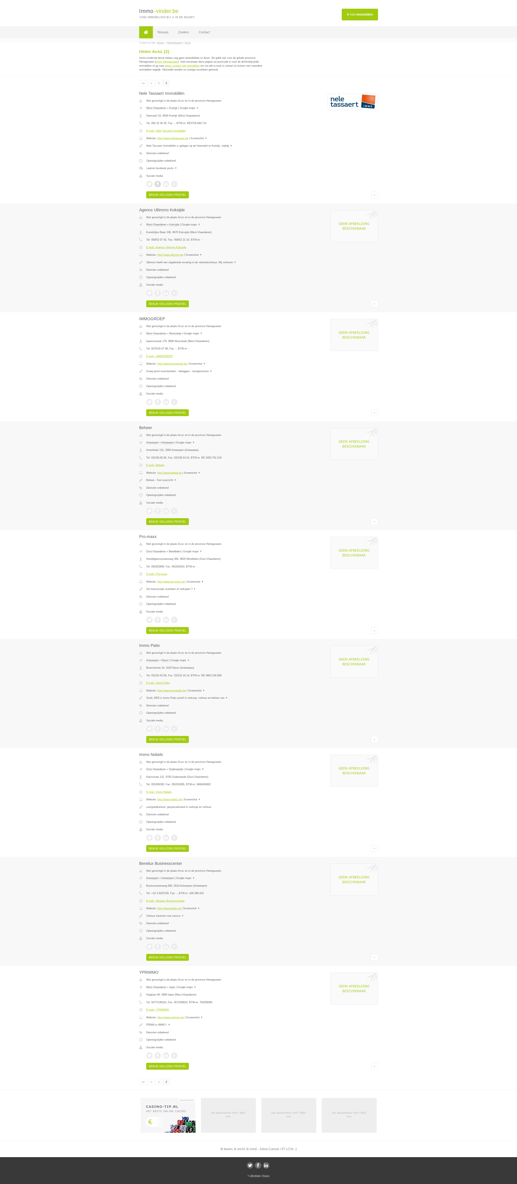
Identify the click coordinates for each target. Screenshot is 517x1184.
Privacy (266, 1176)
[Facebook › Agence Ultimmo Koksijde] (157, 293)
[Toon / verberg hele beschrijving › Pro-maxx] (208, 589)
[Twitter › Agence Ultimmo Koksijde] (149, 293)
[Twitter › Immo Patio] (149, 728)
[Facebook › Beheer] (157, 511)
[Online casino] (171, 1116)
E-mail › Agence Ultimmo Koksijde (166, 247)
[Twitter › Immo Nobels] (149, 838)
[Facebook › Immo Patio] (157, 728)
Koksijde (174, 224)
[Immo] (146, 32)
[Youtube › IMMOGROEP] (174, 402)
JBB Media (255, 1176)
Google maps (189, 107)
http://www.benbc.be (169, 908)
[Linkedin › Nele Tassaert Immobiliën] (166, 184)
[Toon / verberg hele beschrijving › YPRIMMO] (208, 1025)
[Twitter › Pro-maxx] (149, 620)
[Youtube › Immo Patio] (174, 728)
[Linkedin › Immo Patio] (166, 728)
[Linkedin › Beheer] (166, 511)
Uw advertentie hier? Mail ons (228, 1114)
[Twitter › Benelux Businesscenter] (149, 946)
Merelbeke (175, 551)
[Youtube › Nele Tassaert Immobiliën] (174, 184)
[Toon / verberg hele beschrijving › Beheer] (208, 480)
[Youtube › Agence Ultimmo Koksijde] (174, 293)
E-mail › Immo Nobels (159, 792)
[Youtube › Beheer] (174, 511)
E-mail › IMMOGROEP (159, 356)
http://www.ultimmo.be (170, 254)
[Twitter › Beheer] (149, 511)
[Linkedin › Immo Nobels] (166, 838)
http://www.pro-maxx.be (171, 581)
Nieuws (163, 32)
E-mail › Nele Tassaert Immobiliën (166, 130)
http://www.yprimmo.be (170, 1017)
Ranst (165, 660)
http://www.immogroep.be (172, 363)
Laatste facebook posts (161, 168)
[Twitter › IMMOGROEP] (149, 402)
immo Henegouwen (167, 61)
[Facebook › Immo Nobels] (157, 838)
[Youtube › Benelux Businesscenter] (174, 946)
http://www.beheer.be (169, 472)
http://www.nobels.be (169, 799)
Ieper (172, 987)
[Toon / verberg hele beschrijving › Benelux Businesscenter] (208, 916)
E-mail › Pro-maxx (156, 574)
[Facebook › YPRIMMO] (157, 1055)
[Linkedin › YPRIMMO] (166, 1055)
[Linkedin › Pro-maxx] (166, 620)
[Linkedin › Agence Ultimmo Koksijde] (166, 293)
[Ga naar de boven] (374, 194)
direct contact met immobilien (182, 65)
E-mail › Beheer (155, 465)
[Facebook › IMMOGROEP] (157, 402)
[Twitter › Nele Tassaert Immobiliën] (149, 184)
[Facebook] (258, 1165)
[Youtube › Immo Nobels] (174, 838)
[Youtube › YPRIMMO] (174, 1055)
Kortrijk (173, 107)
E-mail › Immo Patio (158, 682)
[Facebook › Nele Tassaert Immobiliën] (157, 184)
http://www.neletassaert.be (172, 138)
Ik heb (360, 14)
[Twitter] (250, 1165)
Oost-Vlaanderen (156, 551)
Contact (204, 32)
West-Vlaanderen (156, 107)
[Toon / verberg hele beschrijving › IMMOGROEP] (208, 371)
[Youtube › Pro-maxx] (174, 620)
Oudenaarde (176, 769)
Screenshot (198, 138)
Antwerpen (152, 442)
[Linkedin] (266, 1165)
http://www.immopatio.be (171, 690)
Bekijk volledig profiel (167, 194)
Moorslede (175, 333)
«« (143, 83)
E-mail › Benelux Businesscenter (165, 900)
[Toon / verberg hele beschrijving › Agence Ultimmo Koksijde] (208, 262)
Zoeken (183, 32)
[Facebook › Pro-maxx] (157, 620)
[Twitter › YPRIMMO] (149, 1055)
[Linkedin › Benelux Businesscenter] (166, 946)
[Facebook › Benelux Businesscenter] (157, 946)
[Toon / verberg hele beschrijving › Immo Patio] (208, 698)
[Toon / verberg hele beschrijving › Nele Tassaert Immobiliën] (208, 146)
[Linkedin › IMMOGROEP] (166, 402)
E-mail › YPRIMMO (157, 1009)
